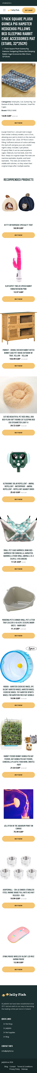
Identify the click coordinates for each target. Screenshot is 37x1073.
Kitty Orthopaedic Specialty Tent (18, 225)
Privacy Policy (14, 1069)
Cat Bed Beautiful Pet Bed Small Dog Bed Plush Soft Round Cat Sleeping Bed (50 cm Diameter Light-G (18, 419)
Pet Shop (28, 10)
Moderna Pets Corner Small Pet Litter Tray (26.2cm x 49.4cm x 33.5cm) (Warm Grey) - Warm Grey (18, 622)
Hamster (23, 104)
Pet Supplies (10, 1032)
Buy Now (18, 123)
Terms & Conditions (25, 1066)
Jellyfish (8, 1028)
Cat (21, 102)
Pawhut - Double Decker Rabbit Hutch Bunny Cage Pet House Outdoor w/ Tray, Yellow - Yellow (18, 353)
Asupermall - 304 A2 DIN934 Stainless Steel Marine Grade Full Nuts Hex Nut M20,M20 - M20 (18, 892)
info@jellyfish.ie (6, 3)
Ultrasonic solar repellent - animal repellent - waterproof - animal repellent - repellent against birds (18, 486)
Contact (13, 1066)
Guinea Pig (28, 102)
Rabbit (16, 104)
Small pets (16, 102)
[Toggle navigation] (4, 10)
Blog (7, 1037)
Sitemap (24, 1069)
